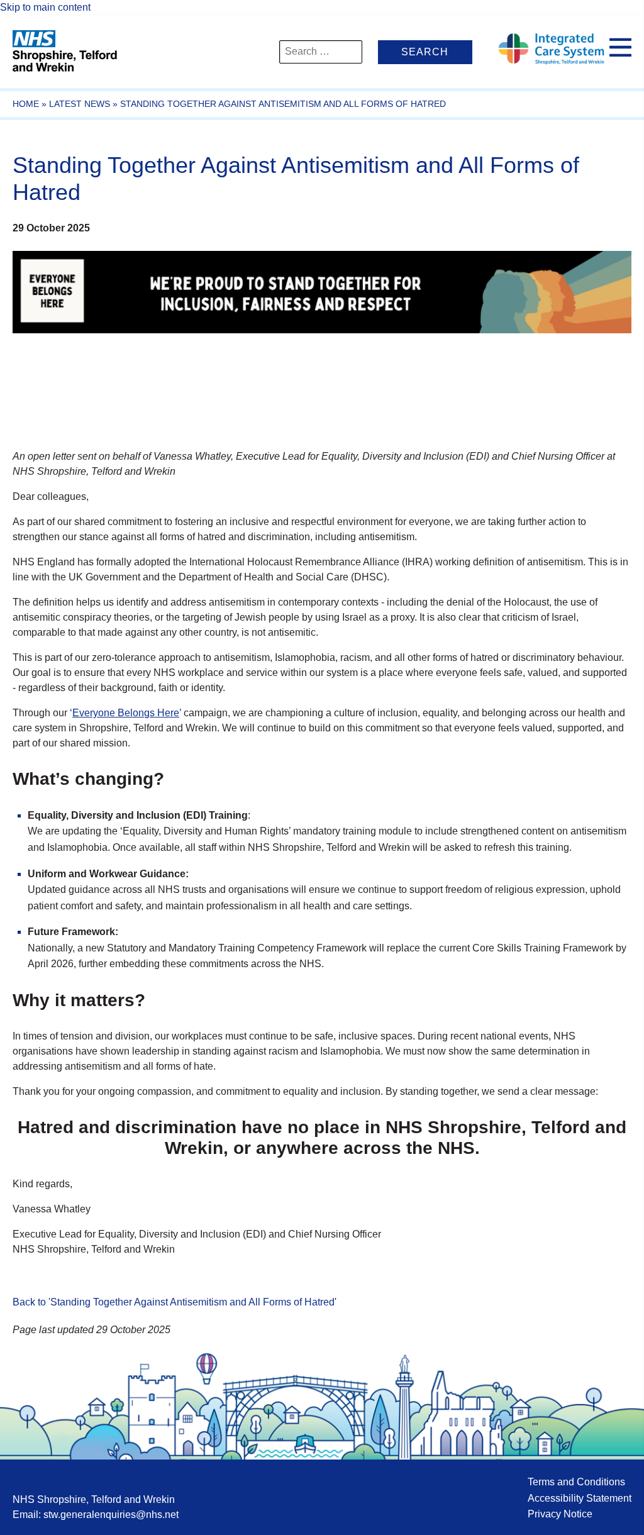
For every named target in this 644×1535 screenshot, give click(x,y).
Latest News (79, 104)
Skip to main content (45, 7)
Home (26, 104)
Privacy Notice (560, 1514)
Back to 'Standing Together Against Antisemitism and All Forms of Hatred (174, 1302)
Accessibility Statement (579, 1498)
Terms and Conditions (576, 1482)
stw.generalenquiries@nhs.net (111, 1514)
